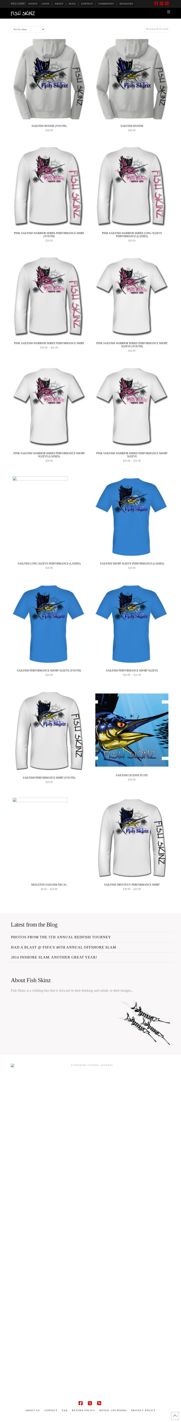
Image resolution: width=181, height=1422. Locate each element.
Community (106, 3)
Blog (72, 3)
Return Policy (83, 1410)
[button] (168, 12)
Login (45, 3)
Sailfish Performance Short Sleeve (132, 670)
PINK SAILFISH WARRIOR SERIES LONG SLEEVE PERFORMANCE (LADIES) (132, 235)
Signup (33, 3)
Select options (50, 113)
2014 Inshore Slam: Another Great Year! (54, 957)
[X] (162, 3)
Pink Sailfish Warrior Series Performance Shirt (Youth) (49, 235)
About (59, 3)
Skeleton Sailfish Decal (49, 884)
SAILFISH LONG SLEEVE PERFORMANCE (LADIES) (49, 563)
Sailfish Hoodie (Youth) (49, 126)
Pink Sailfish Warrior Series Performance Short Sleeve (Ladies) (49, 455)
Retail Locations (113, 1410)
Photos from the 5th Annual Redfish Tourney (61, 937)
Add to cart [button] (133, 762)
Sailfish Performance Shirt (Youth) (49, 777)
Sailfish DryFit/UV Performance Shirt (132, 884)
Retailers (126, 3)
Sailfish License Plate (132, 775)
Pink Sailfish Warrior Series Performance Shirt (49, 343)
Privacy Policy (143, 1410)
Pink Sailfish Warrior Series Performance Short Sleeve (132, 455)
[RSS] (167, 3)
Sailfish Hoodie (132, 126)
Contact (87, 3)
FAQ (65, 1410)
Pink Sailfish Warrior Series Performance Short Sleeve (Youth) (132, 345)
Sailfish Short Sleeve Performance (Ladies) (132, 563)
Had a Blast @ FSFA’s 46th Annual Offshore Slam (63, 947)
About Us (32, 1410)
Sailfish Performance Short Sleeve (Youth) (49, 670)
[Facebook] (157, 3)
